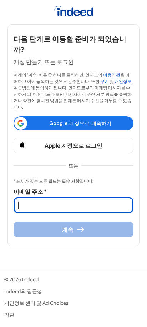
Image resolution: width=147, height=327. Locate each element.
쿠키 (104, 81)
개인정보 (123, 81)
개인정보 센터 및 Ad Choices (36, 302)
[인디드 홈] (74, 12)
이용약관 (111, 75)
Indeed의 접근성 (23, 291)
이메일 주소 (30, 191)
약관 (9, 314)
